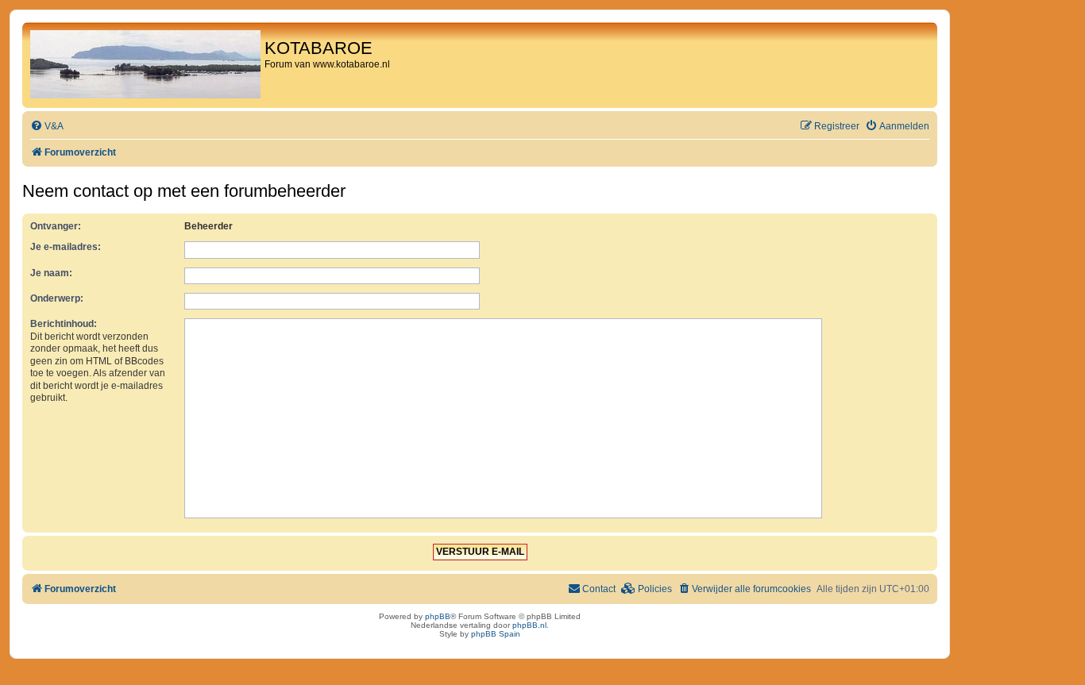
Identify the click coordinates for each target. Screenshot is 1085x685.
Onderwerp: (56, 298)
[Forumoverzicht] (145, 65)
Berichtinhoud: (63, 323)
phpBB (437, 616)
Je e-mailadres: (65, 246)
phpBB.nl (529, 625)
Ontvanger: (55, 226)
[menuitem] (47, 126)
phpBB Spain (495, 633)
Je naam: (51, 273)
